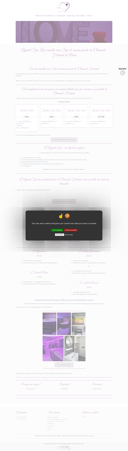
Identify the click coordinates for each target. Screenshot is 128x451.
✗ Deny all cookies (71, 230)
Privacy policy (69, 234)
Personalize (59, 234)
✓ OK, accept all (57, 230)
